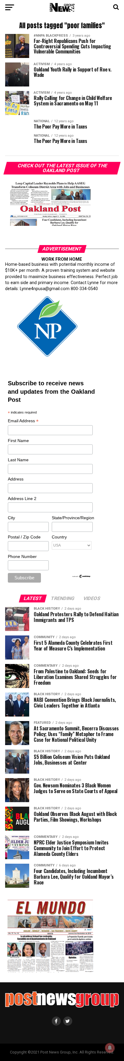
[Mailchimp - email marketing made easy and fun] (81, 576)
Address (15, 479)
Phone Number (22, 556)
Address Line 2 (22, 498)
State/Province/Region (72, 517)
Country (59, 537)
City (11, 517)
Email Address (23, 421)
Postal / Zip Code (24, 537)
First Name (18, 440)
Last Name (18, 459)
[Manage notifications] (110, 1048)
